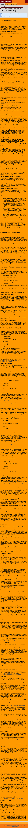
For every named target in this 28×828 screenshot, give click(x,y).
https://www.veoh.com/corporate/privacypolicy (9, 739)
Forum (2, 4)
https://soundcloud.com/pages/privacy (17, 705)
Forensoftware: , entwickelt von (14, 826)
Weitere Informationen (5, 16)
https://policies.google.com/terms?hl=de (8, 400)
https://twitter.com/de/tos (15, 442)
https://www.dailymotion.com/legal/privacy (8, 769)
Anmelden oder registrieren (6, 1)
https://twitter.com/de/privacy (6, 444)
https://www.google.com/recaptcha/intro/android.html (10, 674)
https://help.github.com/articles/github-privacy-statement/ (11, 798)
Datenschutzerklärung (4, 822)
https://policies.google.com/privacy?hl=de (8, 403)
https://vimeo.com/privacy (5, 617)
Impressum (12, 822)
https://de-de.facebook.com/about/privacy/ (12, 360)
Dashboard (14, 4)
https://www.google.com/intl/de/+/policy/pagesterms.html (11, 401)
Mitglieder (7, 4)
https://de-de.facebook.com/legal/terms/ (9, 361)
